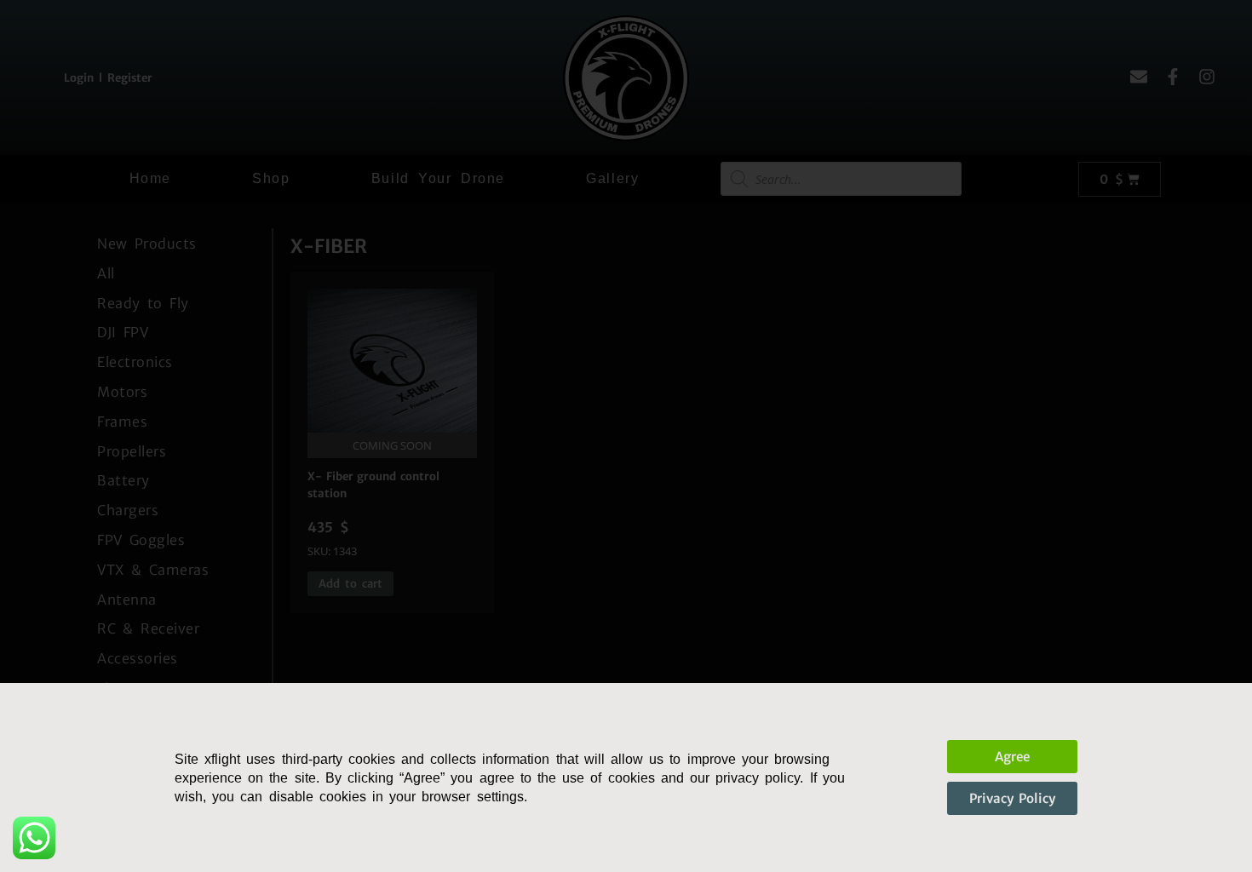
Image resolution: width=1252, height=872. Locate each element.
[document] (626, 436)
